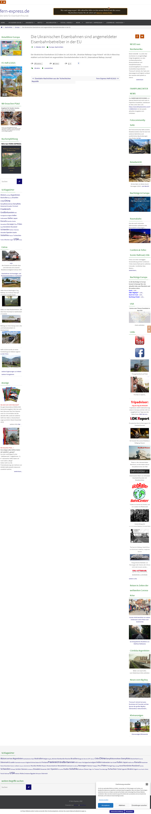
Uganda (124, 769)
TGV (93, 769)
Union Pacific (141, 769)
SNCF (49, 769)
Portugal (109, 766)
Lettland (17, 766)
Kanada (4, 221)
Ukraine (37, 68)
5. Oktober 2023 (39, 47)
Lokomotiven (26, 766)
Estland (37, 762)
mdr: (11, 263)
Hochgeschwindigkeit (6, 215)
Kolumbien (7, 766)
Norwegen (10, 224)
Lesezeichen (48, 68)
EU (40, 762)
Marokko (9, 221)
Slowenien (43, 769)
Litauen (21, 766)
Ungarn (11, 239)
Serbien (12, 230)
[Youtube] (4, 2)
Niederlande (69, 766)
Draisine (141, 759)
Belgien (45, 759)
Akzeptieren (106, 805)
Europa (17, 27)
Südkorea (81, 769)
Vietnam (17, 773)
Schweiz (13, 769)
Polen (19, 224)
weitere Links (133, 579)
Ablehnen (122, 805)
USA (16, 239)
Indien (14, 215)
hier (139, 138)
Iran (111, 762)
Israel (114, 762)
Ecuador (9, 206)
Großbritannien (7, 212)
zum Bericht (145, 186)
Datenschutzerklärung (117, 811)
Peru (15, 224)
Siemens (16, 230)
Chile (2, 201)
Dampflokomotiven (7, 204)
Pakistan (89, 766)
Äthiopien (38, 773)
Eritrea (33, 762)
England (28, 762)
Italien (10, 218)
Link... (135, 290)
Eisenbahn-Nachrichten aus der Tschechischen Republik (51, 79)
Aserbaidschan (27, 759)
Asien (32, 759)
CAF (89, 759)
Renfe (2, 227)
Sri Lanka (60, 769)
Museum (44, 766)
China (7, 200)
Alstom (3, 195)
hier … (20, 424)
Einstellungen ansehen (139, 805)
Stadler (14, 232)
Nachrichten (8, 27)
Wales (20, 239)
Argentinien (15, 195)
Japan (15, 218)
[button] (147, 784)
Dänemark (4, 206)
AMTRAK (8, 195)
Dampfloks (17, 204)
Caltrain (92, 759)
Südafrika (5, 235)
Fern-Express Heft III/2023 (106, 78)
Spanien (9, 232)
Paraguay (94, 766)
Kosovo (12, 766)
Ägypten (33, 773)
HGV (15, 212)
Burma (85, 759)
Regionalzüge (116, 766)
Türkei (2, 239)
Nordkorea (75, 766)
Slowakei (3, 232)
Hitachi (80, 762)
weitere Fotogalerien (8, 374)
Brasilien (15, 197)
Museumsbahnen (52, 766)
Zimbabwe (27, 773)
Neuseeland (4, 224)
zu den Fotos (4, 354)
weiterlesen (139, 80)
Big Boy (50, 759)
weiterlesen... (18, 471)
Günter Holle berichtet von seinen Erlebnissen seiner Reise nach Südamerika (139, 620)
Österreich (44, 773)
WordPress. (83, 805)
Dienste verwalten (103, 800)
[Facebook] (1, 2)
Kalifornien (131, 762)
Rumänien (6, 227)
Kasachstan (145, 762)
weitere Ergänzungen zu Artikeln (11, 371)
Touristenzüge (103, 769)
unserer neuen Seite (104, 12)
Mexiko (14, 221)
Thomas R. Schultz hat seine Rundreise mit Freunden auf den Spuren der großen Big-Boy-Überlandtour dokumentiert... (139, 705)
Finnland (15, 206)
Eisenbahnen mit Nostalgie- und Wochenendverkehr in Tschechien (11, 275)
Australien (4, 197)
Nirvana (76, 805)
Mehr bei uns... (143, 414)
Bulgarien (81, 759)
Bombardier (61, 759)
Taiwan (11, 235)
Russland (14, 227)
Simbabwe (30, 769)
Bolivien (54, 759)
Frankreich (6, 209)
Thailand (96, 769)
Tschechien (17, 235)
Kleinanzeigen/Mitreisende (140, 734)
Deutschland (134, 759)
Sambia (142, 766)
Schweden (5, 229)
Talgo (90, 769)
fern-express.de (14, 11)
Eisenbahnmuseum (20, 762)
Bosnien (10, 197)
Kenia (2, 766)
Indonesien (4, 218)
